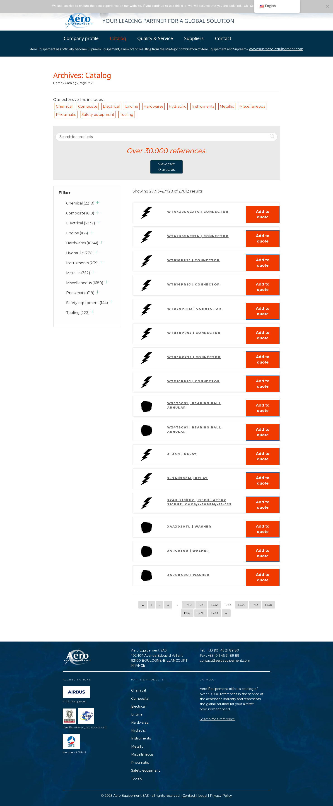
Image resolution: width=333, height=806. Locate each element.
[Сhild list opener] (97, 202)
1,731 (201, 604)
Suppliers (194, 38)
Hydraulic (177, 106)
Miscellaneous (252, 106)
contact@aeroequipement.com (225, 661)
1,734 (241, 604)
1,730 (188, 604)
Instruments (203, 106)
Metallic (227, 106)
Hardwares (153, 106)
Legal (202, 796)
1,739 (214, 613)
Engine (131, 106)
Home (58, 83)
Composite (87, 106)
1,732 (214, 604)
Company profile (81, 38)
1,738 (200, 613)
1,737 (187, 613)
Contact (223, 38)
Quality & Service (155, 38)
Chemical (64, 106)
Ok (246, 5)
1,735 (255, 604)
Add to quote (262, 214)
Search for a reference (217, 719)
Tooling (126, 114)
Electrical (111, 106)
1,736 (268, 604)
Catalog (118, 38)
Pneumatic (66, 114)
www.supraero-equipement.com (276, 49)
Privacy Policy (221, 796)
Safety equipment (98, 114)
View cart (166, 167)
